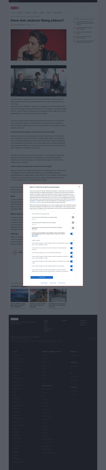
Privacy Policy (61, 283)
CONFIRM (42, 277)
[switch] (72, 217)
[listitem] (53, 214)
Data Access (53, 283)
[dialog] (53, 235)
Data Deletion (44, 283)
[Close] (79, 187)
